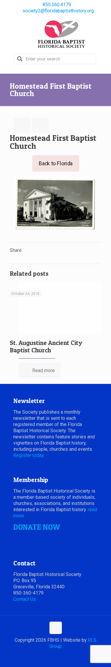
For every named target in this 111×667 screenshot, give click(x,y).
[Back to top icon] (55, 628)
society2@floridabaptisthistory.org (58, 11)
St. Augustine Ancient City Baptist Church (46, 346)
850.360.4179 (57, 4)
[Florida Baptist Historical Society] (61, 34)
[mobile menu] (103, 29)
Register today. (28, 455)
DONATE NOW (36, 527)
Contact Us (24, 599)
